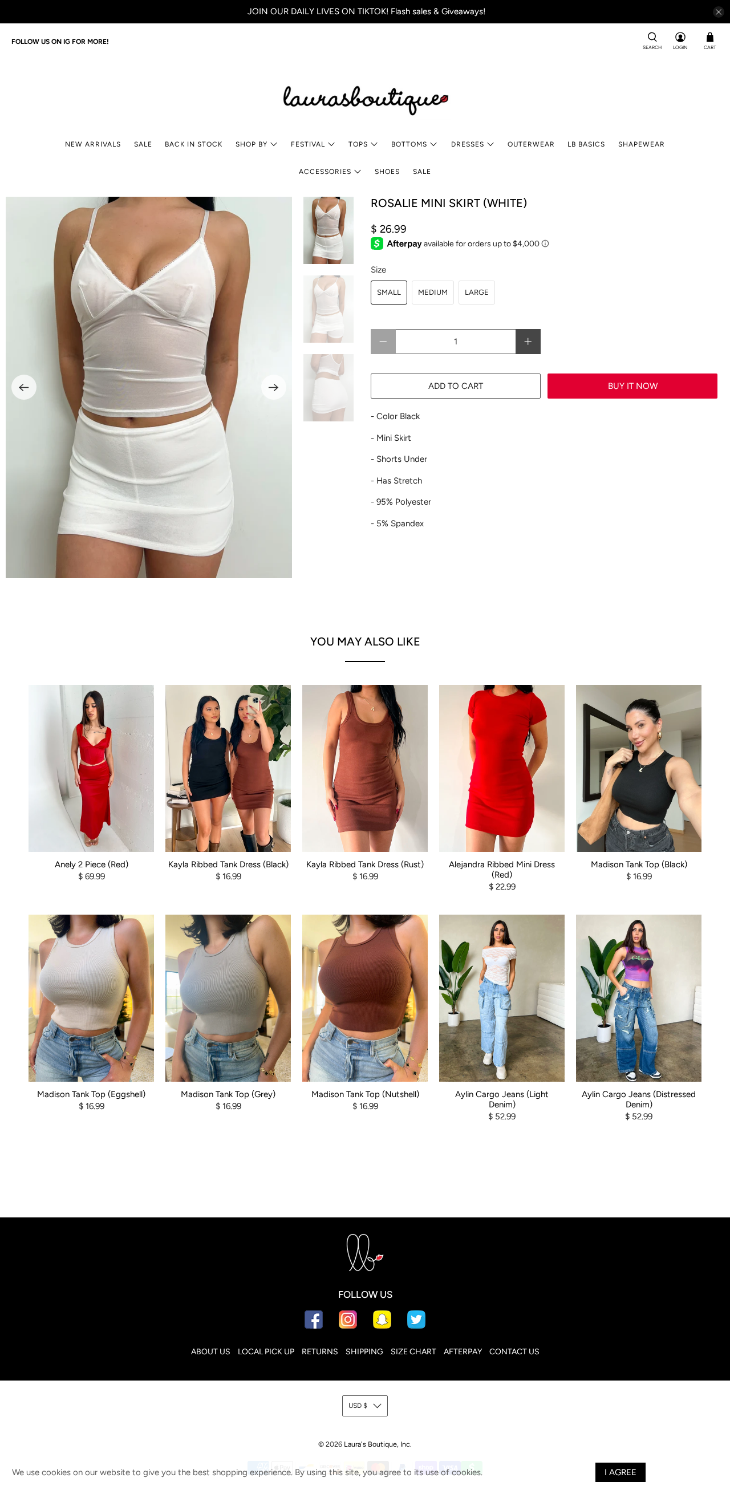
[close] (718, 12)
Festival (308, 144)
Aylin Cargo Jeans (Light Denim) (502, 1099)
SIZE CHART (413, 1352)
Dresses (467, 144)
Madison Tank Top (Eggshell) (91, 1094)
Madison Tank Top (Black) (639, 864)
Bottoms (409, 144)
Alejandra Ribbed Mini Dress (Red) (502, 869)
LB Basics (586, 144)
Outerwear (531, 144)
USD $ (357, 1406)
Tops (358, 144)
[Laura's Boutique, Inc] (365, 98)
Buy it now (633, 386)
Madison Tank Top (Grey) (228, 1094)
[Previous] (23, 387)
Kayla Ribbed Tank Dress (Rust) (365, 864)
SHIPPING (364, 1352)
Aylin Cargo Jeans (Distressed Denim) (639, 1099)
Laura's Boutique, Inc (377, 1444)
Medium (433, 292)
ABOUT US (210, 1352)
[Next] (273, 387)
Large (477, 292)
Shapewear (641, 144)
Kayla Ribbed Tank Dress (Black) (228, 864)
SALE (143, 144)
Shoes (387, 172)
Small (389, 292)
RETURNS (320, 1352)
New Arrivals (93, 144)
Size (378, 270)
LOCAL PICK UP (266, 1352)
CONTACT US (514, 1352)
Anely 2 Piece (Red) (91, 864)
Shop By (251, 144)
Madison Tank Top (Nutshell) (365, 1094)
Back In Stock (193, 144)
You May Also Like (365, 641)
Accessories (325, 172)
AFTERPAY (463, 1352)
